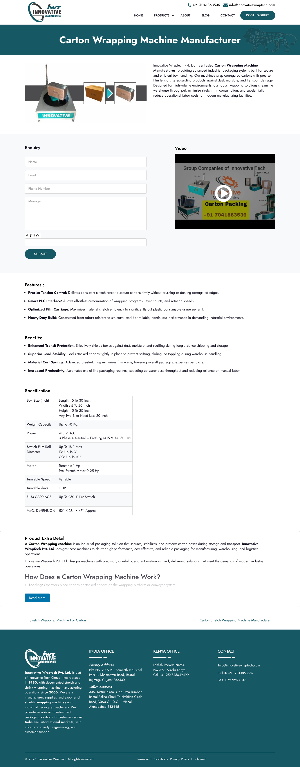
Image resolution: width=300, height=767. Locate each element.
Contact (227, 15)
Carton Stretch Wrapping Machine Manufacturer (237, 620)
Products (162, 15)
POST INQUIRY (257, 15)
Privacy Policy (179, 759)
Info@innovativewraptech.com (239, 665)
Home (138, 15)
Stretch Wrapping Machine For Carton (55, 620)
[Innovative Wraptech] (44, 12)
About (185, 15)
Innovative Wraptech (52, 759)
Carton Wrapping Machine (50, 543)
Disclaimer (198, 759)
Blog (205, 15)
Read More (37, 597)
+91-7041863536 (206, 4)
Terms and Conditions (152, 759)
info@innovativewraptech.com (252, 4)
